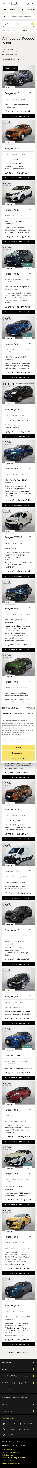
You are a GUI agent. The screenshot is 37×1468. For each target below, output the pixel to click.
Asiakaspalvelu (8, 1390)
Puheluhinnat (7, 1455)
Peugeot (22, 30)
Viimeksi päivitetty (8, 59)
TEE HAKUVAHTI (10, 49)
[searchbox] (20, 16)
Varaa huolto (30, 9)
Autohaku (11, 9)
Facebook (28, 1424)
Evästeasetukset (17, 753)
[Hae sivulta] (33, 3)
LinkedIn (11, 1424)
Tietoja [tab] (30, 713)
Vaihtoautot (7, 30)
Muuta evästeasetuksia (11, 1463)
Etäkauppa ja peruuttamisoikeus (14, 1397)
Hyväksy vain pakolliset (18, 759)
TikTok (10, 1435)
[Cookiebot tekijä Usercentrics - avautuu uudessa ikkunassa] (26, 708)
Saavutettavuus (8, 1460)
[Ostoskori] (27, 3)
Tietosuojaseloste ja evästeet (13, 1458)
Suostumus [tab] (7, 713)
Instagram (12, 1429)
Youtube (27, 1429)
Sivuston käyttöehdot (10, 1452)
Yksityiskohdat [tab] (19, 713)
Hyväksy (18, 747)
